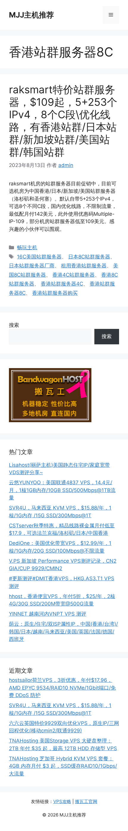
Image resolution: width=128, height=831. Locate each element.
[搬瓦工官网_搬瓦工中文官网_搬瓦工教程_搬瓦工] (50, 420)
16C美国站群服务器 (39, 257)
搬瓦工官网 (86, 801)
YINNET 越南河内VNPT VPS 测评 (47, 614)
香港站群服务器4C (62, 284)
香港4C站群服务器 (73, 275)
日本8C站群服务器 (89, 257)
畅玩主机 (27, 247)
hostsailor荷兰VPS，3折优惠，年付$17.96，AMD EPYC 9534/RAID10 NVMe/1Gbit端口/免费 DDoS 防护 (62, 687)
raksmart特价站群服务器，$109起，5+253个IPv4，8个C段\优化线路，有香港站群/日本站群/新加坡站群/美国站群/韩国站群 (63, 120)
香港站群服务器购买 (55, 293)
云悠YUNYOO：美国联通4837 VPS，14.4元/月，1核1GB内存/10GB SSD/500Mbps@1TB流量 (62, 490)
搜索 (14, 325)
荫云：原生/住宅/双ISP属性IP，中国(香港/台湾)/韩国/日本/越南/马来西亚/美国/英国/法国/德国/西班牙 (63, 631)
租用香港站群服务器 (84, 266)
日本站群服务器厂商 (31, 266)
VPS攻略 (62, 801)
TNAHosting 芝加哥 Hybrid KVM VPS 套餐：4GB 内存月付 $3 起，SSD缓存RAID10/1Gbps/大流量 (63, 766)
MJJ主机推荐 (31, 14)
